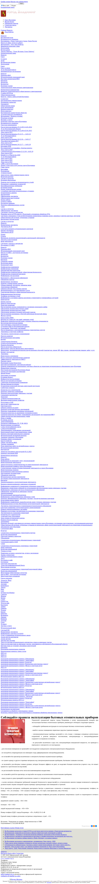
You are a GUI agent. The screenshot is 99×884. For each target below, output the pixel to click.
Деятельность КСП (7, 232)
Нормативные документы (9, 225)
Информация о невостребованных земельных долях (18, 497)
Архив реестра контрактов (9, 637)
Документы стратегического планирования (15, 334)
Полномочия (5, 171)
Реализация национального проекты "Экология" (17, 696)
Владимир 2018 (6, 146)
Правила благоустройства (9, 520)
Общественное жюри (8, 106)
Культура (4, 530)
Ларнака (3, 617)
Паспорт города (6, 361)
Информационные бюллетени (11, 294)
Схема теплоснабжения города (11, 427)
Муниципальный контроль (10, 448)
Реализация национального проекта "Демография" (17, 680)
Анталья (3, 620)
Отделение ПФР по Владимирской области (15, 326)
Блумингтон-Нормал (8, 592)
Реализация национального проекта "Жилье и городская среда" (22, 684)
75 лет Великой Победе (8, 157)
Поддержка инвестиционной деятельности (15, 478)
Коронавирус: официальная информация (14, 278)
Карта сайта (11, 853)
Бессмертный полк (7, 37)
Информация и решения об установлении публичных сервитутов (22, 486)
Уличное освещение (7, 444)
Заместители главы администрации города (15, 175)
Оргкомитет (5, 104)
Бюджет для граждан (7, 352)
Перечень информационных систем (12, 205)
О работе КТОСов (7, 93)
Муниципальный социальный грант (13, 77)
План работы (5, 459)
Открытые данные (7, 261)
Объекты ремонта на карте (9, 407)
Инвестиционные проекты (9, 470)
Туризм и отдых (6, 551)
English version (5, 1)
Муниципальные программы (10, 337)
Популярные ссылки (8, 828)
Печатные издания (7, 118)
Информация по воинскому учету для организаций (18, 461)
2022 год (3, 667)
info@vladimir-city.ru (7, 874)
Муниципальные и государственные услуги (15, 290)
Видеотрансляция (6, 263)
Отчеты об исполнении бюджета (11, 343)
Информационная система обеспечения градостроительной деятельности (25, 504)
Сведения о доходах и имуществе (12, 212)
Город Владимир (10, 20)
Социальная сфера (7, 528)
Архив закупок (6, 639)
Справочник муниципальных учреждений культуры (18, 533)
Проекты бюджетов (7, 345)
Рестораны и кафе (7, 560)
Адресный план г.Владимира (10, 516)
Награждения (5, 194)
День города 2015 (6, 132)
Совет (3, 207)
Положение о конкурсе (8, 102)
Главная (3, 30)
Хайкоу (3, 606)
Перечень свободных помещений (12, 391)
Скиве (3, 599)
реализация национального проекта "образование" (17, 669)
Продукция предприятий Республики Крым (15, 370)
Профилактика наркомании (10, 267)
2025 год (3, 653)
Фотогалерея (5, 48)
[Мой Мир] (96, 826)
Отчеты (3, 236)
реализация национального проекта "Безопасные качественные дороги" (24, 664)
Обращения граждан (11, 23)
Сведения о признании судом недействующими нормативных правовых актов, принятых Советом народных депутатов (40, 216)
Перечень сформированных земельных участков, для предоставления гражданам (27, 498)
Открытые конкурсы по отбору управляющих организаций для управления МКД (28, 414)
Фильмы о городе (6, 120)
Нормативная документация (10, 709)
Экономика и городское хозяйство (12, 331)
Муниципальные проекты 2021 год (12, 676)
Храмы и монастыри (7, 555)
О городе (4, 59)
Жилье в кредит (6, 315)
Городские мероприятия (9, 125)
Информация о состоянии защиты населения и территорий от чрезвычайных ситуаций (29, 298)
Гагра (2, 622)
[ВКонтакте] (92, 826)
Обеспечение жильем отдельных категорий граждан (18, 312)
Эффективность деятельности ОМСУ (13, 359)
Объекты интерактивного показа (12, 556)
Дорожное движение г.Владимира (12, 437)
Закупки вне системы (8, 640)
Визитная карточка (7, 176)
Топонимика (5, 521)
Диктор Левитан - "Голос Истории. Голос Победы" (17, 51)
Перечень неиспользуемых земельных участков (16, 393)
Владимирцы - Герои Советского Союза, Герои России (19, 41)
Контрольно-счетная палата (10, 219)
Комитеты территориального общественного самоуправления (21, 91)
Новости (9, 30)
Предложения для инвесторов (10, 473)
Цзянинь (3, 608)
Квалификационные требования (11, 186)
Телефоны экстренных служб (10, 296)
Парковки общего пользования (11, 439)
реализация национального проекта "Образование (17, 659)
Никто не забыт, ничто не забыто (12, 43)
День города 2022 (6, 160)
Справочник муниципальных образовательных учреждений (21, 540)
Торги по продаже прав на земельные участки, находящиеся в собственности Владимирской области (34, 644)
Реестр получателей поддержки (11, 381)
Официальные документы (9, 196)
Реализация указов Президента (11, 363)
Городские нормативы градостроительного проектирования (20, 507)
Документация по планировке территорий (15, 513)
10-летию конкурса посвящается (11, 114)
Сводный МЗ (5, 630)
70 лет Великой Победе (8, 70)
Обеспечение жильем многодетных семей (14, 308)
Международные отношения (10, 576)
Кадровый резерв (6, 187)
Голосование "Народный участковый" (13, 328)
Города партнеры (6, 578)
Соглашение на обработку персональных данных (17, 711)
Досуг (3, 558)
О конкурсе (4, 99)
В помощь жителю (7, 420)
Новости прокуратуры (8, 303)
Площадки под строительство (10, 390)
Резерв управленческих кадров (11, 189)
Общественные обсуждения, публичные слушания (17, 217)
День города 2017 (6, 143)
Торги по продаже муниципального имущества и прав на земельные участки (26, 642)
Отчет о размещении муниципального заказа (15, 635)
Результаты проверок (8, 203)
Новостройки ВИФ (7, 318)
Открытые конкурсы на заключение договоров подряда (19, 413)
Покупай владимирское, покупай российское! (16, 364)
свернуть (4, 851)
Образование (5, 538)
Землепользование (7, 493)
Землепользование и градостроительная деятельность (18, 482)
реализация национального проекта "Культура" (16, 662)
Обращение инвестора (8, 475)
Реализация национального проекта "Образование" (18, 678)
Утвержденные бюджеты (9, 341)
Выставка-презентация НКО (10, 79)
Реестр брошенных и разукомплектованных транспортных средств (23, 330)
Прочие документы (7, 230)
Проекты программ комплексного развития (15, 434)
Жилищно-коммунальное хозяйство (12, 400)
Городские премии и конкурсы (11, 536)
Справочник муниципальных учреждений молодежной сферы (21, 569)
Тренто (3, 587)
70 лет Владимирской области (11, 129)
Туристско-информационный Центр (13, 565)
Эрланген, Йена (6, 580)
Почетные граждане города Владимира (14, 121)
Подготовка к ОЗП (7, 402)
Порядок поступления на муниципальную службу (17, 182)
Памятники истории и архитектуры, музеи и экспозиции (19, 553)
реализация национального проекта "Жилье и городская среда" (22, 666)
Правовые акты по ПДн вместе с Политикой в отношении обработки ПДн (25, 214)
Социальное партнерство (9, 395)
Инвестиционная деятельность (11, 462)
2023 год (3, 656)
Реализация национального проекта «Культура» (16, 704)
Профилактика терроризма (9, 269)
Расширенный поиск (8, 7)
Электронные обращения (9, 287)
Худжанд (4, 624)
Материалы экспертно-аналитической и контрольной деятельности (23, 238)
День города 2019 (6, 153)
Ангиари (4, 584)
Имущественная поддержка (10, 384)
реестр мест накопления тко (10, 404)
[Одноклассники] (94, 826)
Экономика (4, 354)
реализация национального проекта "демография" (17, 671)
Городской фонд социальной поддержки (14, 325)
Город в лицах (5, 68)
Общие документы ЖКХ (9, 442)
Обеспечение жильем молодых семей (13, 310)
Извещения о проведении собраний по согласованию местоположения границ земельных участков (33, 488)
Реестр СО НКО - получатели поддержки (14, 252)
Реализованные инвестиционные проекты (15, 471)
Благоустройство (6, 441)
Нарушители (5, 449)
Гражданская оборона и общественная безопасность (18, 292)
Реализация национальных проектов (13, 649)
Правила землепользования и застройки (14, 509)
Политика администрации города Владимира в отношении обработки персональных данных (31, 712)
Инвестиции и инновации (9, 356)
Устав (2, 60)
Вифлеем (4, 619)
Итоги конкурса (6, 111)
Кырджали (4, 605)
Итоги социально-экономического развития (15, 357)
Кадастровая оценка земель (10, 500)
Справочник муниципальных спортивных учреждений (19, 546)
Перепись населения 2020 (9, 453)
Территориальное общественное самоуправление (17, 87)
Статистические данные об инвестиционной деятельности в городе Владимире (27, 468)
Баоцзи (3, 612)
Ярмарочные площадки (8, 368)
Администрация (6, 173)
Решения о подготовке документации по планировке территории (22, 511)
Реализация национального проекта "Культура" (16, 685)
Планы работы (5, 200)
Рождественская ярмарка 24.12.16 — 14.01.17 (16, 139)
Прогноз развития (7, 336)
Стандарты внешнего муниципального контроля (17, 229)
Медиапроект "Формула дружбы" (12, 116)
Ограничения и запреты (9, 193)
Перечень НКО (6, 75)
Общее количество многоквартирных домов (15, 416)
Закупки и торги (6, 626)
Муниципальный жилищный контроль (13, 435)
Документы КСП (6, 226)
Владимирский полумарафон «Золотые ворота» (16, 148)
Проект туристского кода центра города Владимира (18, 165)
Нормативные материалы (9, 455)
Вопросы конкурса (7, 109)
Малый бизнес (9, 21)
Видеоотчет (5, 84)
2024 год (3, 655)
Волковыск (4, 615)
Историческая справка (8, 62)
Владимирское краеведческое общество (14, 113)
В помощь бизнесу (7, 377)
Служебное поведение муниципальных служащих (17, 191)
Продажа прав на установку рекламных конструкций (18, 646)
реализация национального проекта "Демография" (17, 660)
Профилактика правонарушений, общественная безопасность (21, 272)
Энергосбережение (7, 421)
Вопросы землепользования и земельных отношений (18, 484)
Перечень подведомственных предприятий (15, 409)
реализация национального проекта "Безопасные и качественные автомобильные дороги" (30, 693)
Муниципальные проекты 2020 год (12, 687)
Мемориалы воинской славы (10, 46)
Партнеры (4, 647)
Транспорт (4, 397)
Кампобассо (5, 585)
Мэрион (3, 596)
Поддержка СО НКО (8, 245)
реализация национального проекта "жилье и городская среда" (21, 675)
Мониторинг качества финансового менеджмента (17, 348)
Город (3, 57)
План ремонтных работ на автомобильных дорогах (18, 446)
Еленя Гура (4, 601)
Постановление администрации (11, 100)
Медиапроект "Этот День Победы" (12, 44)
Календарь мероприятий (9, 534)
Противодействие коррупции (10, 270)
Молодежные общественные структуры (14, 573)
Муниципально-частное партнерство (13, 477)
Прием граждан (6, 301)
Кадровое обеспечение (8, 180)
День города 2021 (6, 158)
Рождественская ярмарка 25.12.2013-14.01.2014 (16, 127)
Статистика (19, 853)
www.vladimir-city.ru (7, 858)
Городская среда (6, 406)
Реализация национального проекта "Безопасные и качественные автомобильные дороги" (30, 682)
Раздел (14, 5)
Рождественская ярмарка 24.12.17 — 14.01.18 (16, 144)
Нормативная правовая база (10, 89)
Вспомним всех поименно (9, 39)
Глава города (5, 167)
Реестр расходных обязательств (11, 347)
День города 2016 (6, 137)
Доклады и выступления (9, 239)
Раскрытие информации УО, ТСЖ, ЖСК (14, 423)
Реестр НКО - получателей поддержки (13, 574)
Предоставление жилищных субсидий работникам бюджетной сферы (24, 314)
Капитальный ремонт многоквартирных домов (16, 432)
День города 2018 (6, 150)
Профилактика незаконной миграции (13, 274)
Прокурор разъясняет (8, 305)
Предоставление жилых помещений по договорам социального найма (24, 307)
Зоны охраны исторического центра (13, 518)
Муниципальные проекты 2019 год (12, 700)
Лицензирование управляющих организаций (16, 430)
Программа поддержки (8, 375)
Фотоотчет (4, 82)
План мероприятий (7, 107)
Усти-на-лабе (5, 603)
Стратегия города (10, 25)
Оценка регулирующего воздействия (13, 371)
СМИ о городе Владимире (9, 163)
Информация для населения (10, 275)
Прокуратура (5, 299)
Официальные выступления (10, 198)
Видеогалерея (5, 50)
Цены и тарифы (6, 418)
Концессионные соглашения (10, 425)
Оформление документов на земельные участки (16, 491)
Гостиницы (4, 562)
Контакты (4, 80)
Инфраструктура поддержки (10, 379)
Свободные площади (8, 387)
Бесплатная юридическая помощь (12, 323)
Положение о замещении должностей (13, 184)
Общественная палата (8, 95)
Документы (8, 27)
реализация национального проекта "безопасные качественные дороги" (24, 673)
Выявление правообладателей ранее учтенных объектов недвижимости (24, 321)
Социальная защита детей (9, 542)
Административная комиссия (10, 398)
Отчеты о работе (6, 201)
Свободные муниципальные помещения (14, 382)
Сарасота (4, 594)
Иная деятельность (7, 241)
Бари (2, 589)
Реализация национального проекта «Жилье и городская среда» (22, 707)
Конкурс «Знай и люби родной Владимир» (15, 96)
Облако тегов (19, 828)
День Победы (9, 32)
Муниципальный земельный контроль (13, 495)
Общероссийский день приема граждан (14, 288)
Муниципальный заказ (8, 628)
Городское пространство (9, 563)
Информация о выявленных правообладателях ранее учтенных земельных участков (28, 502)
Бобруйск (4, 613)
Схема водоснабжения (8, 428)
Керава (3, 598)
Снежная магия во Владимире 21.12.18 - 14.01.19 (17, 151)
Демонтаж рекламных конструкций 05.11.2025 (16, 451)
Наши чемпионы (6, 547)
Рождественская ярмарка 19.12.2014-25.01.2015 (16, 130)
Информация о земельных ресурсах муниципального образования (22, 490)
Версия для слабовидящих (19, 1)
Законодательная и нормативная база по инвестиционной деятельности (24, 464)
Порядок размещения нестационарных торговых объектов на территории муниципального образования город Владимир (41, 366)
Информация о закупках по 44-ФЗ (12, 633)
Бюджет (3, 339)
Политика (49, 882)
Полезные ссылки (7, 86)
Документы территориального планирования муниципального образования (26, 506)
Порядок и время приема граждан (12, 283)
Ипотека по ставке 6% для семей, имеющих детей (17, 319)
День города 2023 (6, 162)
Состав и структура (7, 178)
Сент (2, 591)
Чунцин (3, 610)
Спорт (3, 543)
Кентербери (5, 582)
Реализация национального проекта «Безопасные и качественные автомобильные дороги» (31, 705)
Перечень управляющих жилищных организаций (17, 411)
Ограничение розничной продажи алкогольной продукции (20, 386)
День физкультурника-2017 (10, 141)
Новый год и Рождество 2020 (10, 155)
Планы (3, 234)
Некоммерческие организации (11, 71)
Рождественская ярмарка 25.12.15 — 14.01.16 (16, 134)
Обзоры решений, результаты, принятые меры (16, 285)
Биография (4, 169)
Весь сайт (6, 5)
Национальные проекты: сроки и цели (13, 651)
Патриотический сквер (8, 53)
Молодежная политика (8, 567)
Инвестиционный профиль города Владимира (16, 466)
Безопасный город (7, 265)
